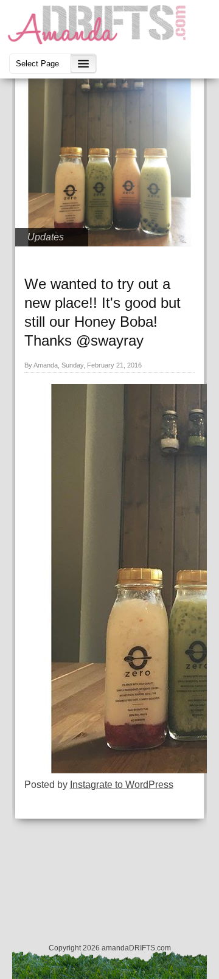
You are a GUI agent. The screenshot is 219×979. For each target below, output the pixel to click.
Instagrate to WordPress (121, 784)
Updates (45, 237)
